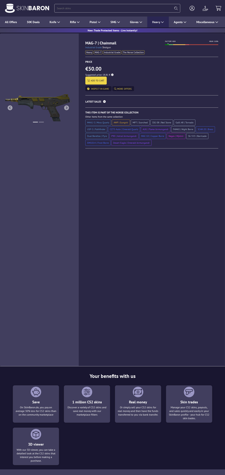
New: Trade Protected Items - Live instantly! (112, 30)
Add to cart (97, 80)
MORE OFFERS (124, 88)
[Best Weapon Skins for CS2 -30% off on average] (10, 8)
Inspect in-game (100, 88)
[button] (192, 8)
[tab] (151, 102)
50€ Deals (33, 22)
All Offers (11, 22)
